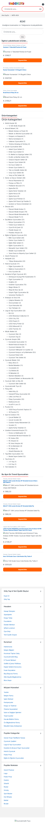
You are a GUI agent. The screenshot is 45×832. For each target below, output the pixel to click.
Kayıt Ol (6, 596)
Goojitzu (11, 282)
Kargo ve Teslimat (10, 706)
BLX (10, 313)
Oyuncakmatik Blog (11, 657)
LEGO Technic (13, 329)
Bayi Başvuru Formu (11, 674)
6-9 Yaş (11, 464)
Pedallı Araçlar (14, 230)
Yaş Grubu (8, 459)
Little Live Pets (14, 396)
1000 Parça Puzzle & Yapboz (19, 409)
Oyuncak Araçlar (11, 339)
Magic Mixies (13, 287)
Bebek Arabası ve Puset (18, 45)
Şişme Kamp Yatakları (16, 428)
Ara (40, 9)
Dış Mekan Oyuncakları (13, 219)
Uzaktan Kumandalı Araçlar (16, 68)
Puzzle (7, 407)
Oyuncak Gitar (14, 334)
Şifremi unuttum (9, 628)
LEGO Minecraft (14, 326)
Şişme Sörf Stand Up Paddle (19, 201)
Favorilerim (7, 621)
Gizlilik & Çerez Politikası (12, 663)
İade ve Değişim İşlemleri (12, 712)
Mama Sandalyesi (15, 139)
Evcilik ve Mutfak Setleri (17, 157)
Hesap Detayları (9, 611)
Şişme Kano (13, 196)
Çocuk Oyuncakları (11, 147)
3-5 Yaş (11, 462)
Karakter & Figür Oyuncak (14, 274)
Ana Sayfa (5, 15)
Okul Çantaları (13, 303)
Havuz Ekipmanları (15, 180)
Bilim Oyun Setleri (15, 238)
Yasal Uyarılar (8, 716)
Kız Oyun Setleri (14, 165)
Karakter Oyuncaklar (16, 284)
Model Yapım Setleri (15, 456)
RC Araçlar (12, 441)
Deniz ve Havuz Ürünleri (13, 178)
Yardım (6, 692)
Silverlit (6, 783)
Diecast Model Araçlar (16, 212)
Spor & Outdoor (10, 415)
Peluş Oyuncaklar (12, 90)
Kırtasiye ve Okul (11, 297)
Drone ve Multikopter (16, 433)
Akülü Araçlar (9, 123)
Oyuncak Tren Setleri (16, 357)
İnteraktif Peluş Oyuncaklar (18, 394)
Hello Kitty (12, 391)
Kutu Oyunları (13, 271)
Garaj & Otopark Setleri (17, 160)
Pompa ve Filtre (14, 183)
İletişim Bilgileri (9, 650)
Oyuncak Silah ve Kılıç (13, 381)
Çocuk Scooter (14, 420)
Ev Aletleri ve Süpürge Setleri (19, 154)
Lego (5, 773)
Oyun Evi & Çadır (14, 227)
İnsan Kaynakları (9, 670)
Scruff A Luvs (13, 404)
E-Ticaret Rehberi (10, 660)
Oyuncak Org (13, 337)
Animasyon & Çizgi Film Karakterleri (21, 277)
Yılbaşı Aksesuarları (15, 261)
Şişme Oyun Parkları (16, 199)
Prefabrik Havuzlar (15, 186)
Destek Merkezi (9, 625)
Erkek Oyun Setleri (15, 152)
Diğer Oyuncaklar (15, 266)
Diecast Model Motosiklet (17, 214)
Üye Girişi (7, 631)
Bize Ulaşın (7, 680)
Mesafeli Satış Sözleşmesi (13, 726)
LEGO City (12, 318)
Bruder (6, 804)
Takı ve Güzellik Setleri (16, 170)
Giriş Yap (7, 599)
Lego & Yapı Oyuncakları (13, 311)
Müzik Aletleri (9, 331)
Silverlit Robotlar (14, 451)
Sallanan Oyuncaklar (16, 141)
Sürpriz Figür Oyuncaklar (17, 292)
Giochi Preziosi (10, 256)
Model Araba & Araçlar (16, 344)
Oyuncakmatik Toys (12, 386)
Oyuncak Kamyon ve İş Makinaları (20, 352)
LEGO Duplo (13, 321)
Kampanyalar (8, 702)
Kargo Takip (8, 618)
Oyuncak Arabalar (15, 347)
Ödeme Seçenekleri (11, 709)
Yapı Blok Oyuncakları (12, 454)
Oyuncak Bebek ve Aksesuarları (20, 378)
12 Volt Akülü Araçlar (16, 126)
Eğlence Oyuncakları (16, 269)
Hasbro (6, 780)
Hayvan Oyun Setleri (16, 162)
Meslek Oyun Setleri (15, 251)
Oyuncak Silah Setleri (16, 383)
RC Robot (12, 448)
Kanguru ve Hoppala (16, 136)
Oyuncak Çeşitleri (10, 741)
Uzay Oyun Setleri (15, 173)
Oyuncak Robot (14, 355)
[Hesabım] (37, 3)
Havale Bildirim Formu (11, 719)
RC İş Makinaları (14, 446)
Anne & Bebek (7, 45)
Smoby (6, 790)
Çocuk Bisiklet (13, 417)
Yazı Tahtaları (13, 308)
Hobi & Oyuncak (10, 264)
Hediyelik (8, 258)
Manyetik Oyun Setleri (16, 248)
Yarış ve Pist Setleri (15, 175)
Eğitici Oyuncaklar (15, 245)
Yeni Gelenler (9, 467)
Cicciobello (12, 368)
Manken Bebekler (15, 376)
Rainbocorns (13, 402)
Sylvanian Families (15, 295)
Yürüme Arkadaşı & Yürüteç (18, 144)
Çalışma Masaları (14, 300)
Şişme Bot (12, 188)
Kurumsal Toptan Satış (11, 653)
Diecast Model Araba (16, 209)
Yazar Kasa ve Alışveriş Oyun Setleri (21, 253)
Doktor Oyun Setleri (15, 240)
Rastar (6, 787)
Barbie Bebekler (14, 365)
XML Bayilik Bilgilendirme (12, 677)
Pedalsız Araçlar (14, 232)
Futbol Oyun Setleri (15, 225)
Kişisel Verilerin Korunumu (12, 667)
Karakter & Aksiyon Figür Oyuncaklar (16, 748)
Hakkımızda (8, 647)
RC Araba (5, 68)
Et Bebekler (13, 373)
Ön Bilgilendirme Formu (12, 722)
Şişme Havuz (13, 193)
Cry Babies (12, 370)
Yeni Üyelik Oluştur (10, 635)
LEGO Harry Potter (15, 324)
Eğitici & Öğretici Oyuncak (14, 235)
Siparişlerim (8, 614)
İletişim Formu (8, 696)
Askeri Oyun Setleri (15, 149)
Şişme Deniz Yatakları (16, 191)
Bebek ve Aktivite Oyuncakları (19, 133)
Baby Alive (12, 363)
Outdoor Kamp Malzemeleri (18, 422)
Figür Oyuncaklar (15, 279)
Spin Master (8, 793)
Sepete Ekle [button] (22, 60)
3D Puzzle (12, 412)
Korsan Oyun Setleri (15, 167)
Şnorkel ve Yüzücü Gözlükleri (19, 204)
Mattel (6, 800)
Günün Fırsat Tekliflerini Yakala (14, 738)
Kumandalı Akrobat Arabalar (18, 435)
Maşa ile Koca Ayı (15, 290)
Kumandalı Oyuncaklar (16, 342)
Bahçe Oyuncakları (15, 222)
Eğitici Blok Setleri (15, 243)
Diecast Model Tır (15, 217)
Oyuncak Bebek (10, 360)
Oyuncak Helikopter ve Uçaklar (19, 350)
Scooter (11, 425)
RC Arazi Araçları (14, 443)
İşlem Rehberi (8, 699)
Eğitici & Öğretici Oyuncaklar (14, 758)
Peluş (4, 90)
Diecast (7, 206)
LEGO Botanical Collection (18, 316)
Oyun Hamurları (14, 305)
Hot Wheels (8, 797)
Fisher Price (8, 755)
